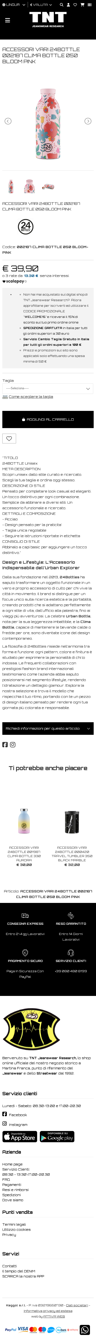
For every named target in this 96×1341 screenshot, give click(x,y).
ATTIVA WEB (54, 1316)
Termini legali (14, 1224)
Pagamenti (11, 1185)
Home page (12, 1164)
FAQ (6, 1179)
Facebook (18, 1115)
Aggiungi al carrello (49, 419)
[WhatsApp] (84, 1333)
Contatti (9, 1266)
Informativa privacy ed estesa (48, 1311)
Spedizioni (11, 1195)
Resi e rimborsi (15, 1190)
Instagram (18, 1125)
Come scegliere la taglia (31, 397)
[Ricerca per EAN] (87, 5)
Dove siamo (12, 1200)
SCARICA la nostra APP (23, 1276)
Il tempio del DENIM (18, 1271)
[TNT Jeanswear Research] (48, 27)
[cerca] (59, 5)
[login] (66, 5)
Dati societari (77, 1305)
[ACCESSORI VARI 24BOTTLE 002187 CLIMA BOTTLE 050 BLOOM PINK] (48, 161)
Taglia (8, 381)
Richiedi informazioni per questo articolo (43, 728)
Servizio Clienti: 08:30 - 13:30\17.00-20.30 (26, 1172)
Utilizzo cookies (16, 1229)
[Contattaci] (73, 5)
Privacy (9, 1235)
